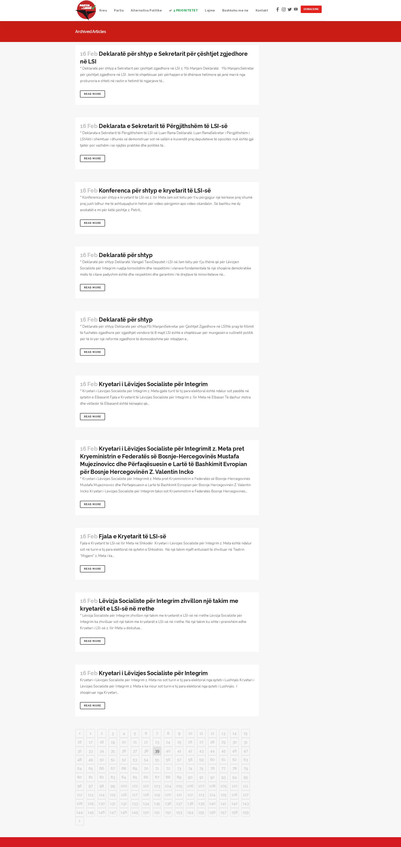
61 (224, 759)
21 (135, 742)
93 (223, 777)
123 (201, 794)
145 (91, 812)
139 (201, 803)
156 (212, 812)
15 (245, 733)
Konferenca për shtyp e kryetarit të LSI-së (155, 190)
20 (124, 742)
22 (146, 742)
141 (223, 803)
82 (102, 777)
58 (190, 759)
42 (190, 751)
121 (179, 794)
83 (113, 777)
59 (201, 759)
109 (223, 786)
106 (190, 786)
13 (223, 733)
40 (168, 751)
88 (168, 777)
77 (223, 768)
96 (79, 786)
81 (91, 777)
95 (246, 777)
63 (246, 759)
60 (212, 759)
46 (234, 751)
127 (246, 794)
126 (234, 794)
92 (212, 777)
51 (113, 759)
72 (168, 768)
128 (79, 803)
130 (102, 803)
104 (168, 786)
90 (190, 777)
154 (190, 812)
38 (146, 751)
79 (246, 768)
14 (235, 733)
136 (168, 803)
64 (79, 768)
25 (179, 742)
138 (190, 803)
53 (135, 759)
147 (113, 812)
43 (201, 751)
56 (168, 759)
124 (212, 794)
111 (245, 786)
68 (124, 768)
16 (80, 742)
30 (234, 742)
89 (179, 777)
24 (168, 742)
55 (157, 759)
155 (201, 812)
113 (90, 794)
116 (124, 794)
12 (212, 733)
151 (157, 812)
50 (102, 759)
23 (157, 742)
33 (91, 751)
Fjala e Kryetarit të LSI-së (132, 536)
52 (124, 759)
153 (179, 812)
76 (212, 768)
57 (179, 759)
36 (124, 751)
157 (223, 812)
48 (79, 759)
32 (80, 751)
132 (124, 803)
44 (212, 751)
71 (157, 768)
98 (101, 786)
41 (179, 751)
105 (179, 786)
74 (190, 768)
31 (245, 742)
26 (190, 742)
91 (201, 777)
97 (91, 786)
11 (201, 733)
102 (146, 786)
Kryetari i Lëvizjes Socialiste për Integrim (153, 384)
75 (201, 768)
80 (79, 777)
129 (91, 803)
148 (124, 812)
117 (135, 794)
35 (113, 751)
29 (223, 742)
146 (102, 812)
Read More (92, 94)
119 (157, 794)
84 (124, 777)
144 (79, 812)
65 (91, 768)
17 (91, 742)
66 (101, 768)
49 (90, 759)
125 (223, 794)
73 (179, 768)
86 (146, 777)
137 (179, 803)
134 (146, 803)
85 (135, 777)
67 (113, 768)
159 (246, 812)
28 (212, 742)
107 (201, 786)
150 (146, 812)
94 (234, 777)
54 (146, 759)
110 (234, 786)
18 (102, 742)
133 (135, 803)
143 (246, 803)
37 (135, 751)
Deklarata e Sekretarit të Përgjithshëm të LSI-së (163, 126)
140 (212, 803)
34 (102, 751)
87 (157, 777)
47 (246, 751)
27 (201, 742)
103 (157, 786)
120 (168, 794)
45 (223, 751)
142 (234, 803)
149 (135, 812)
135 (157, 803)
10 (190, 733)
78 (234, 768)
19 (113, 742)
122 (190, 794)
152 (168, 812)
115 (112, 794)
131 (112, 803)
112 (79, 794)
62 (234, 759)
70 (146, 768)
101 (135, 786)
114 (102, 794)
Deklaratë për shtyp (125, 255)
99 (112, 786)
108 (212, 786)
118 (146, 794)
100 (124, 786)
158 (235, 812)
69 (135, 768)
